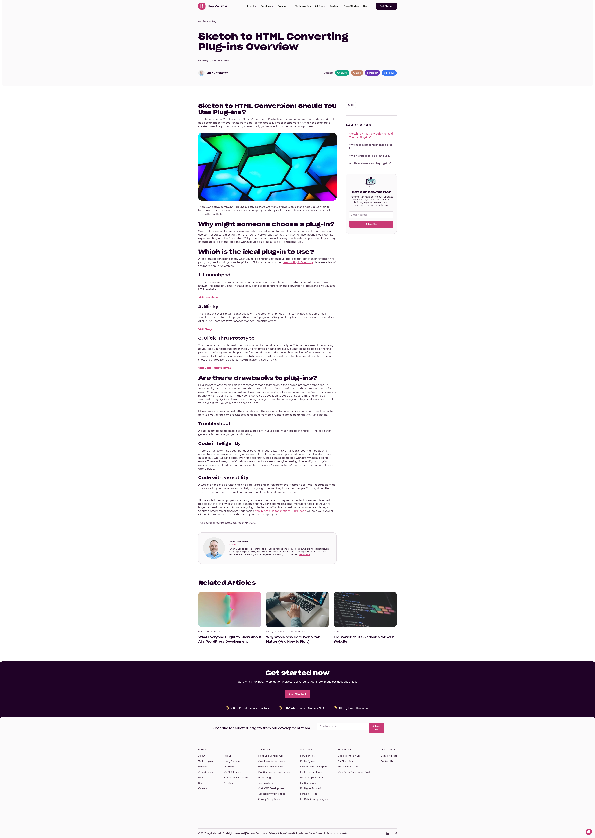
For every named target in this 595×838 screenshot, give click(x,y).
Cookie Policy (292, 833)
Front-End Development (271, 755)
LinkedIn (233, 544)
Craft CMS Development (271, 788)
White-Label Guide (348, 766)
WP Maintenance (233, 772)
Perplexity (372, 72)
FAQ (200, 777)
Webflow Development (270, 766)
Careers (202, 788)
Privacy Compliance (269, 799)
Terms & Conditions (256, 833)
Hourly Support (232, 761)
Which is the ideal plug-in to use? (369, 155)
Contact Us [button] (387, 761)
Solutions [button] (283, 6)
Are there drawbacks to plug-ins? (370, 163)
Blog (365, 6)
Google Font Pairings (349, 755)
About (250, 6)
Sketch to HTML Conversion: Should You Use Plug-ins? (371, 135)
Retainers (229, 766)
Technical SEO (266, 783)
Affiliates (228, 783)
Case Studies (351, 6)
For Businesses (308, 783)
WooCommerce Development (274, 772)
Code (351, 105)
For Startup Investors (311, 777)
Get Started (386, 6)
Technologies (303, 6)
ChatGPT (342, 72)
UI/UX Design (265, 777)
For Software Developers (313, 766)
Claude (357, 72)
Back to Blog (209, 21)
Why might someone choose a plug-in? (371, 146)
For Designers (307, 761)
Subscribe (371, 224)
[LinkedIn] (387, 833)
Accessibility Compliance (271, 793)
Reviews (335, 6)
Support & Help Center (236, 777)
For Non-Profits (308, 793)
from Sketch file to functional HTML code (280, 511)
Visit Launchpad (208, 297)
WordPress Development (271, 761)
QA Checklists (345, 761)
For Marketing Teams (311, 772)
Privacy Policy (276, 833)
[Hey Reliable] (212, 6)
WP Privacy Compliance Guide (354, 772)
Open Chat (589, 832)
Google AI (389, 72)
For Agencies (307, 755)
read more (304, 554)
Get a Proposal (389, 755)
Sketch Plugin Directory (298, 262)
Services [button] (266, 6)
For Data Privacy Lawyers (314, 799)
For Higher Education (311, 788)
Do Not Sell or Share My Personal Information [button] (325, 833)
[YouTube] (395, 833)
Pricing (319, 6)
